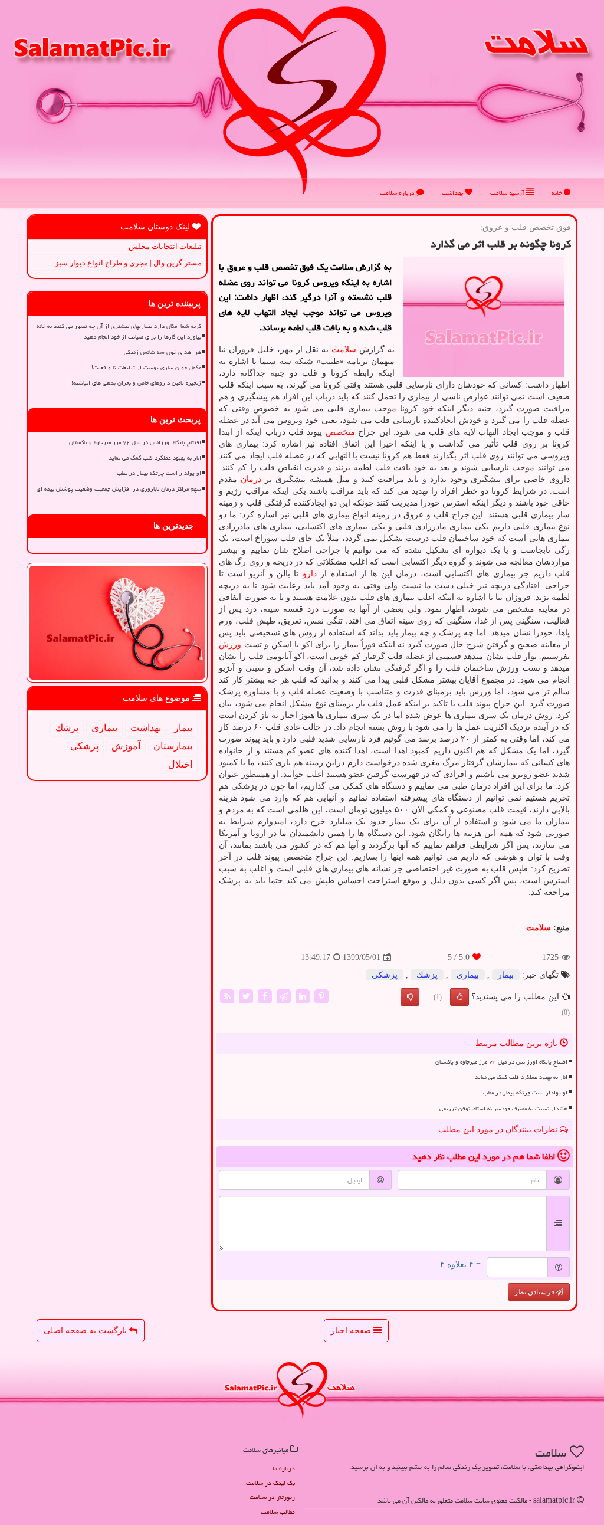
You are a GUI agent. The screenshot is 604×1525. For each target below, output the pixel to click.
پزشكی (385, 974)
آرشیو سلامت (508, 192)
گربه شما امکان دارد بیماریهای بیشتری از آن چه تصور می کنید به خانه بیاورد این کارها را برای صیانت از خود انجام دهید (119, 331)
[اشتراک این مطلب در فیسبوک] (265, 996)
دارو (310, 573)
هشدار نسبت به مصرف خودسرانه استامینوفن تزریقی (503, 1108)
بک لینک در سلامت (270, 1483)
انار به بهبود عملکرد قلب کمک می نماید (521, 1077)
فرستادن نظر (535, 1292)
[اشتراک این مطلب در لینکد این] (302, 996)
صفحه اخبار (352, 1330)
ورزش (230, 644)
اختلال (180, 764)
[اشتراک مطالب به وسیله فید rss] (227, 996)
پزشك (427, 974)
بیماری (468, 974)
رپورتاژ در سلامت (272, 1497)
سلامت (343, 349)
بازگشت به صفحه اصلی (86, 1330)
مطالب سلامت (278, 1512)
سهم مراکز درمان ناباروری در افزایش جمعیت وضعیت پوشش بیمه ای (119, 489)
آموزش (125, 746)
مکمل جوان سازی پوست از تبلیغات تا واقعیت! (146, 367)
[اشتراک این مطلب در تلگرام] (283, 996)
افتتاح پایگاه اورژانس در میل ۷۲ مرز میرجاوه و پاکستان (501, 1062)
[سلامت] (302, 100)
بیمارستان (172, 746)
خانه (558, 192)
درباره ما (284, 1468)
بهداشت (453, 192)
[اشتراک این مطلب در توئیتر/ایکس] (246, 996)
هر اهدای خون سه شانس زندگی (162, 352)
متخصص (340, 432)
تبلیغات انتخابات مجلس (165, 246)
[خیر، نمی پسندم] (410, 997)
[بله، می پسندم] (459, 997)
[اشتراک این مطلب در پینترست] (321, 996)
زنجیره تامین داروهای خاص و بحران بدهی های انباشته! (136, 383)
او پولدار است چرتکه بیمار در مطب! (524, 1092)
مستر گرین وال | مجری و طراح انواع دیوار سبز (128, 262)
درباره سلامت (398, 192)
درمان (251, 479)
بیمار (506, 974)
